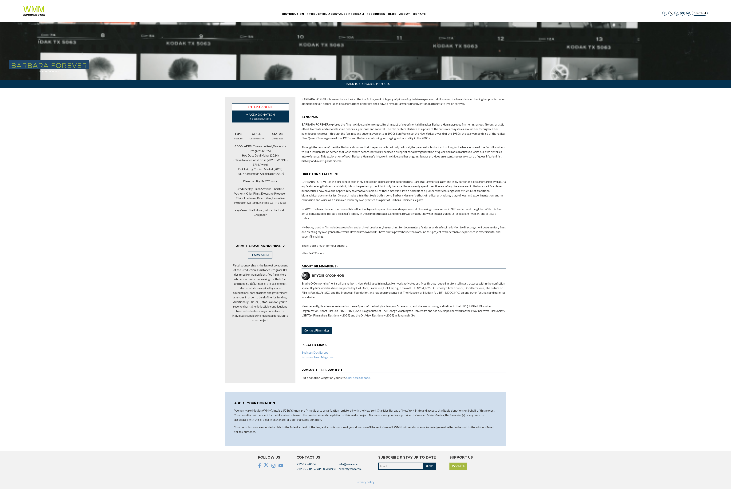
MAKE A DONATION (260, 116)
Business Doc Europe (315, 352)
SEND (429, 466)
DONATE (458, 466)
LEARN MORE (260, 255)
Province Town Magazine (318, 357)
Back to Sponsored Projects (367, 83)
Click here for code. (358, 377)
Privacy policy (365, 482)
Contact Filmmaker (316, 330)
